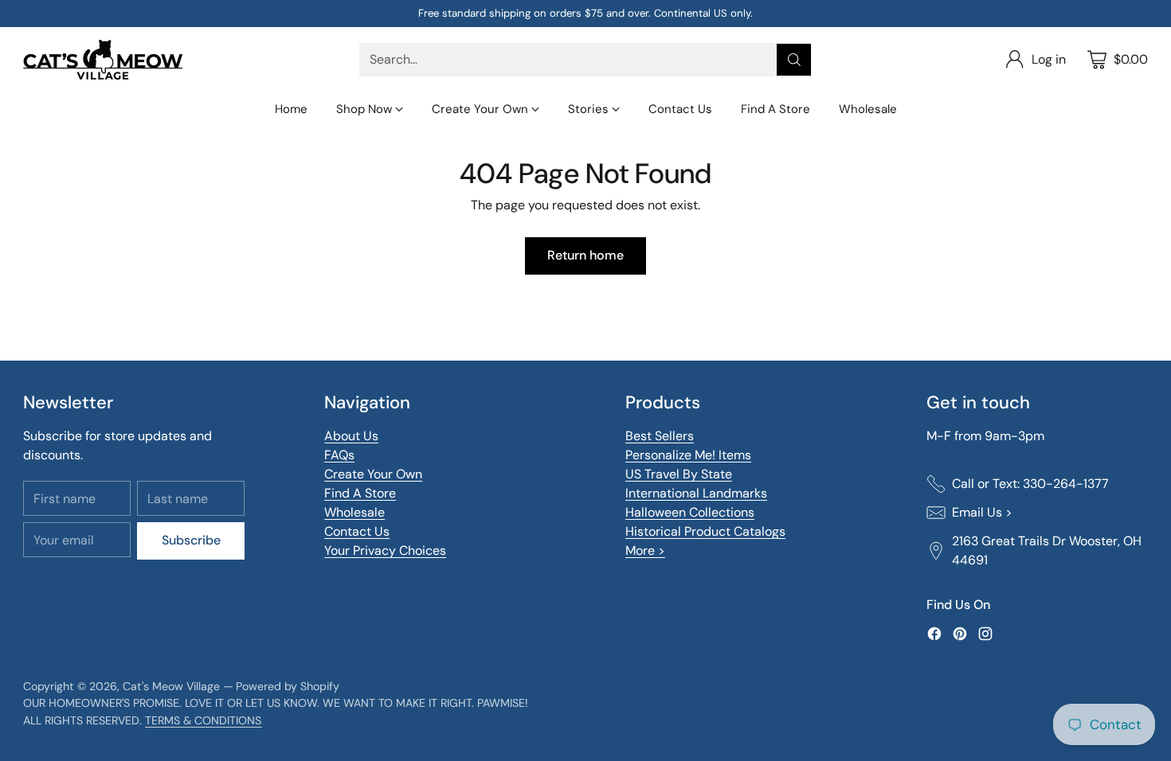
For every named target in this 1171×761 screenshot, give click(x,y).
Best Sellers (659, 435)
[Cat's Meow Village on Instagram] (985, 636)
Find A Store (360, 493)
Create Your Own (373, 474)
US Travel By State (678, 474)
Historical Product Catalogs (705, 531)
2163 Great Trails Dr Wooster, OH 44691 (1047, 550)
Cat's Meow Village (171, 686)
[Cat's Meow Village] (102, 60)
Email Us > (982, 512)
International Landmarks (696, 493)
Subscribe (191, 540)
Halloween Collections (689, 512)
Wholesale (354, 512)
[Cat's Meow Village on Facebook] (934, 636)
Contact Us (357, 531)
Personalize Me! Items (688, 455)
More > (645, 550)
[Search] (794, 59)
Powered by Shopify (287, 686)
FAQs (339, 455)
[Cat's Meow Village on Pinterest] (959, 636)
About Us (351, 435)
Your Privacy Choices (385, 550)
